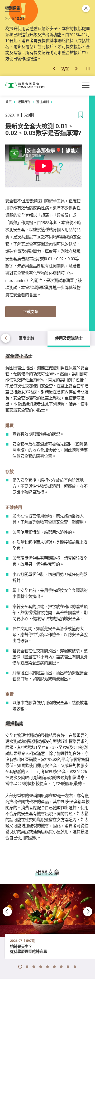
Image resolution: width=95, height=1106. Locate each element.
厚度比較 (26, 338)
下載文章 (30, 311)
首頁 (8, 102)
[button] (54, 68)
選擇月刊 (24, 102)
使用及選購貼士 (69, 338)
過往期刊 (42, 102)
